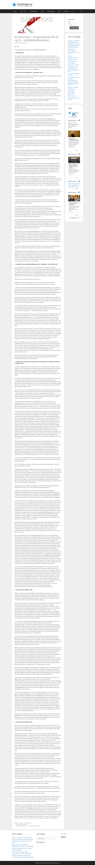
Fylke (21, 823)
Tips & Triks (22, 11)
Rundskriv (27, 823)
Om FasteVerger (33, 11)
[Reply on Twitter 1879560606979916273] (69, 150)
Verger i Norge (50, 11)
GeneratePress (56, 863)
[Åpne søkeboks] (81, 11)
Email (69, 21)
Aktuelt (17, 823)
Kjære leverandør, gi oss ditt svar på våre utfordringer (27, 825)
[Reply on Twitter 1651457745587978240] (69, 177)
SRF (30, 823)
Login (42, 11)
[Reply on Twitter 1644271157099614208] (69, 189)
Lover (23, 823)
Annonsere (66, 11)
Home (14, 11)
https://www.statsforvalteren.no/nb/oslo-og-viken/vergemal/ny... (74, 185)
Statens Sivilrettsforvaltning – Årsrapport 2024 (73, 57)
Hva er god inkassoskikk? (21, 824)
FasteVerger (73, 120)
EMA (59, 11)
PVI (72, 11)
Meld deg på (74, 28)
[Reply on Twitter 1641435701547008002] (69, 215)
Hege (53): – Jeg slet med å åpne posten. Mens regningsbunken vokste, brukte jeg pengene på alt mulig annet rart (74, 44)
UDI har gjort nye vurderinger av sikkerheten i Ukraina (73, 63)
